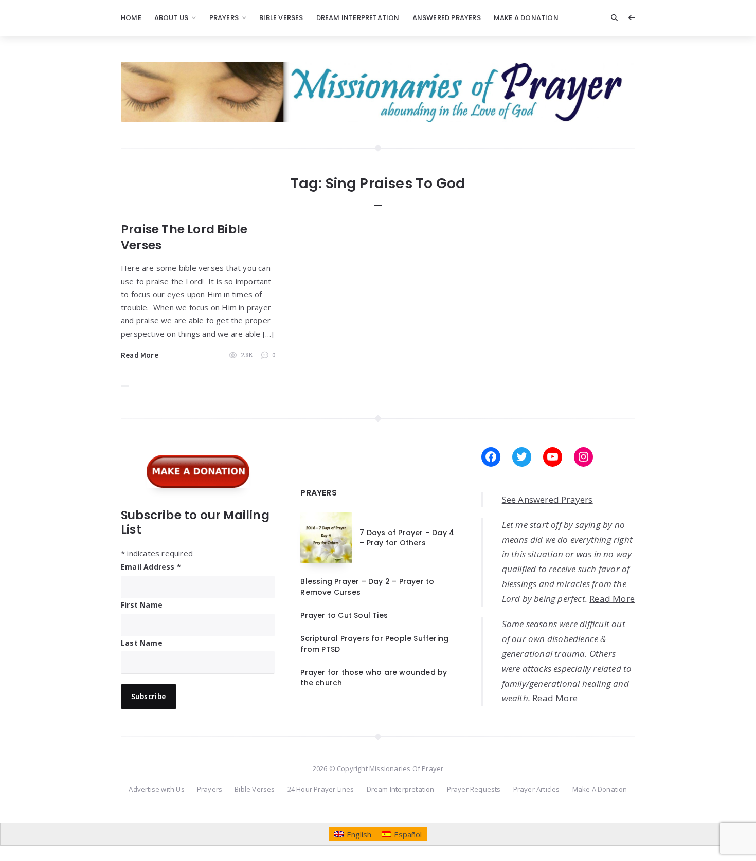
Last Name (142, 643)
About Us (171, 18)
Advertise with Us (156, 789)
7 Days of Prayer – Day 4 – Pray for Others (406, 537)
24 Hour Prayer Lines (320, 789)
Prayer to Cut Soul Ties (344, 615)
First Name (142, 605)
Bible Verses (281, 18)
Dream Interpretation (358, 18)
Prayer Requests (474, 789)
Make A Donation (526, 18)
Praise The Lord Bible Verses (184, 237)
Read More (139, 355)
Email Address (151, 567)
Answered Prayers (446, 18)
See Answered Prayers (547, 499)
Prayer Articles (536, 789)
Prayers (224, 18)
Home (131, 18)
